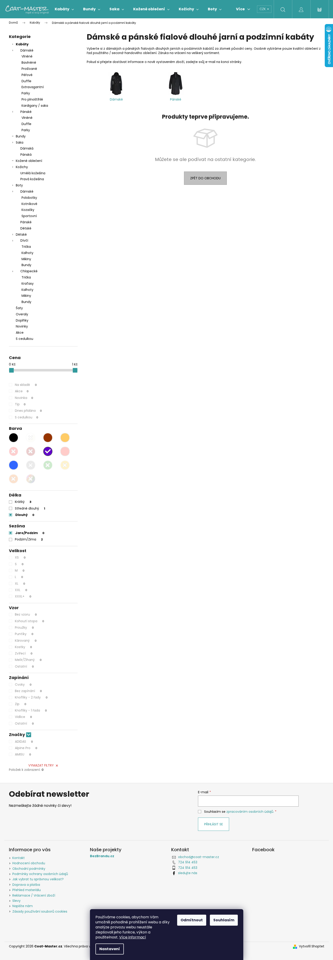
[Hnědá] (47, 437)
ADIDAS (24, 741)
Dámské (26, 50)
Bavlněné (29, 62)
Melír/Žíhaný (28, 659)
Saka (19, 142)
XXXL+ (23, 596)
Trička (26, 246)
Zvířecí (23, 653)
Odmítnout (192, 920)
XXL (21, 590)
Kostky (23, 647)
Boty (19, 185)
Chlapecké (29, 271)
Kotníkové (29, 204)
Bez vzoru (26, 614)
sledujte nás (187, 873)
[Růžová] (65, 451)
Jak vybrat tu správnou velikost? (38, 879)
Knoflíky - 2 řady (31, 697)
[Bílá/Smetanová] (30, 437)
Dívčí (24, 240)
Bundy (21, 136)
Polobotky (29, 197)
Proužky (24, 627)
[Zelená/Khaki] (47, 465)
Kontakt (18, 858)
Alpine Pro (26, 748)
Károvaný (26, 640)
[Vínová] (30, 451)
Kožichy (22, 167)
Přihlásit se (213, 824)
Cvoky (23, 684)
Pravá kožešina (32, 179)
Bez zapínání (28, 691)
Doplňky (22, 320)
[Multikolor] (30, 478)
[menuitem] (64, 9)
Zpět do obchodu (205, 178)
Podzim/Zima (29, 539)
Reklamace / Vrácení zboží (33, 895)
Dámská (26, 148)
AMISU (23, 754)
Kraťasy (28, 283)
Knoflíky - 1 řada (31, 710)
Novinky (22, 326)
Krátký (23, 501)
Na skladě (26, 384)
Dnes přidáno (28, 410)
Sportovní (29, 216)
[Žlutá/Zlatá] (65, 465)
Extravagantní (33, 87)
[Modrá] (13, 465)
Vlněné (27, 56)
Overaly (22, 314)
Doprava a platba (26, 884)
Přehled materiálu (26, 890)
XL (20, 583)
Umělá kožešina (32, 173)
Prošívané (29, 68)
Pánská (26, 154)
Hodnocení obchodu (28, 863)
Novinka (24, 397)
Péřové (27, 75)
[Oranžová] (13, 478)
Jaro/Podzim (29, 533)
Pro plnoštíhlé (32, 99)
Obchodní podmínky (28, 868)
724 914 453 (187, 862)
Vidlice (23, 717)
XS (20, 557)
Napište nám (22, 906)
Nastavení (109, 949)
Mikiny (26, 259)
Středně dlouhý (30, 508)
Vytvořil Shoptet (311, 946)
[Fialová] (47, 451)
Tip (20, 404)
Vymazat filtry (41, 765)
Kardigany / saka (35, 105)
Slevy (16, 900)
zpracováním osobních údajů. (250, 811)
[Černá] (13, 437)
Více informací (132, 937)
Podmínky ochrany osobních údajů (40, 874)
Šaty (19, 308)
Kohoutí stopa (29, 621)
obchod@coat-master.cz (198, 857)
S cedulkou (24, 338)
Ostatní (24, 666)
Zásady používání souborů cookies (39, 911)
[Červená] (13, 451)
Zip (20, 704)
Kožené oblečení (29, 160)
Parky (26, 93)
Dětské (25, 228)
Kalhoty (27, 253)
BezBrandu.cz (102, 856)
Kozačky (28, 209)
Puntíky (24, 634)
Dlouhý (24, 515)
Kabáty (22, 44)
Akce (20, 332)
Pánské (26, 111)
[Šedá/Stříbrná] (30, 465)
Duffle (26, 81)
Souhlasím (223, 920)
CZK (263, 9)
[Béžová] (65, 437)
